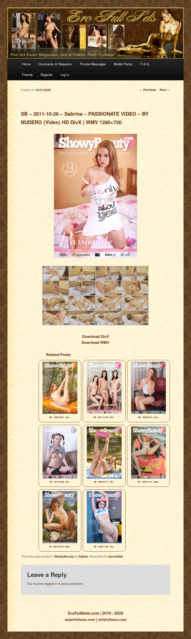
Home (26, 64)
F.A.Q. (145, 64)
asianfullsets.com (80, 619)
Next (165, 89)
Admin (83, 556)
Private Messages (93, 64)
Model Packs (123, 64)
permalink (116, 556)
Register (46, 74)
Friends (27, 74)
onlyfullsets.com (112, 619)
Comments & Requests (55, 64)
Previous (148, 89)
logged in (51, 583)
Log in (64, 74)
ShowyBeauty (64, 556)
